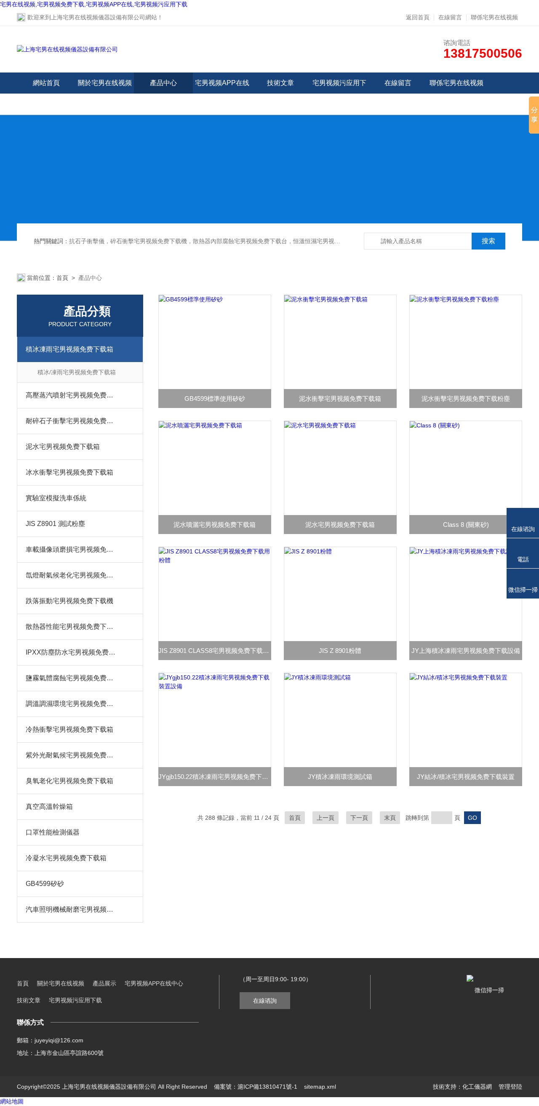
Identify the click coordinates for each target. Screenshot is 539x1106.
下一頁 (359, 817)
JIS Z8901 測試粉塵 (55, 523)
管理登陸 (510, 1086)
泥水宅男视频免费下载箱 (63, 446)
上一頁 (325, 817)
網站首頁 (46, 82)
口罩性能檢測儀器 (53, 832)
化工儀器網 (477, 1086)
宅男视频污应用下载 (339, 93)
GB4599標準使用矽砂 (214, 398)
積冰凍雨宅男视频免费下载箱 (69, 349)
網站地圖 (12, 1101)
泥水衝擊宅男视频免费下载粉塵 (466, 398)
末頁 (390, 817)
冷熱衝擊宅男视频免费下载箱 (69, 729)
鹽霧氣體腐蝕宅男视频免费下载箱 (71, 678)
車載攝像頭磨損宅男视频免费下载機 (71, 549)
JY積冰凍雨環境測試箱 (340, 776)
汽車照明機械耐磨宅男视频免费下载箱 (71, 909)
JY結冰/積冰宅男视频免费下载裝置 (466, 776)
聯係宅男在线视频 (494, 17)
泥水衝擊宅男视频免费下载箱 (340, 398)
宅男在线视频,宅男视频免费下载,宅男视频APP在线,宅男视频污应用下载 (93, 4)
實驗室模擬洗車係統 (56, 498)
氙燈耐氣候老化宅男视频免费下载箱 (71, 575)
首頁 (62, 277)
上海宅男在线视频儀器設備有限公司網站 (104, 17)
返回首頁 (418, 17)
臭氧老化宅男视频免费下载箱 (69, 780)
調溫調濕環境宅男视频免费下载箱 (71, 703)
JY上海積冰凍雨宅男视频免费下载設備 (465, 650)
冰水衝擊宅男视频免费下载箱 (69, 472)
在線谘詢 (265, 1000)
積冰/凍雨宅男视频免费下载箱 (76, 372)
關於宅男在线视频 (105, 82)
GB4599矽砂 (45, 883)
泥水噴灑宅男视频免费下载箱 (214, 524)
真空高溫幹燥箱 (49, 806)
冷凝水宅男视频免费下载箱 (66, 858)
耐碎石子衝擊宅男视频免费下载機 (71, 420)
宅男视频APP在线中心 (222, 93)
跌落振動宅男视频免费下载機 (69, 600)
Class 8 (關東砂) (466, 524)
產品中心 (163, 82)
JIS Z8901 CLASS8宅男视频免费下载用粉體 (214, 650)
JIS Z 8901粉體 (340, 650)
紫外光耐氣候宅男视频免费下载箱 (71, 755)
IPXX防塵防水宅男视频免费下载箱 (71, 652)
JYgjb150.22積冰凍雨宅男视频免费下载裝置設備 (214, 776)
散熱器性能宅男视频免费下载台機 (71, 626)
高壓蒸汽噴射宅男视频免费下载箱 (71, 395)
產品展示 (104, 983)
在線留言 (450, 17)
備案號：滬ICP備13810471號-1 (255, 1086)
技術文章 (280, 82)
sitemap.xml (320, 1086)
